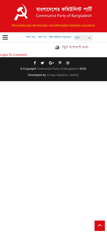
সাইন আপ (30, 36)
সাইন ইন (42, 36)
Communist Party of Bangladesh (58, 68)
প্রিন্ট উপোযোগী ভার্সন (75, 47)
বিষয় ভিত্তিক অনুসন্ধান (60, 36)
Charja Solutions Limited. (63, 74)
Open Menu (5, 37)
